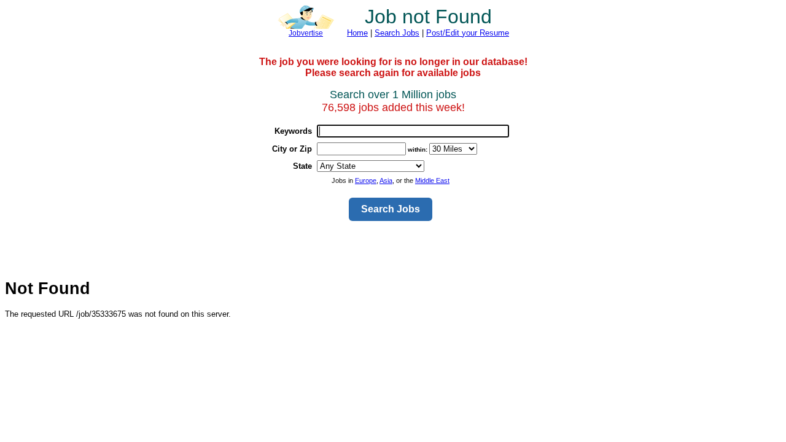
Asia (385, 180)
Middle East (432, 180)
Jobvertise (306, 33)
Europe (365, 180)
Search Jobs (397, 32)
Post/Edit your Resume (467, 32)
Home (357, 32)
